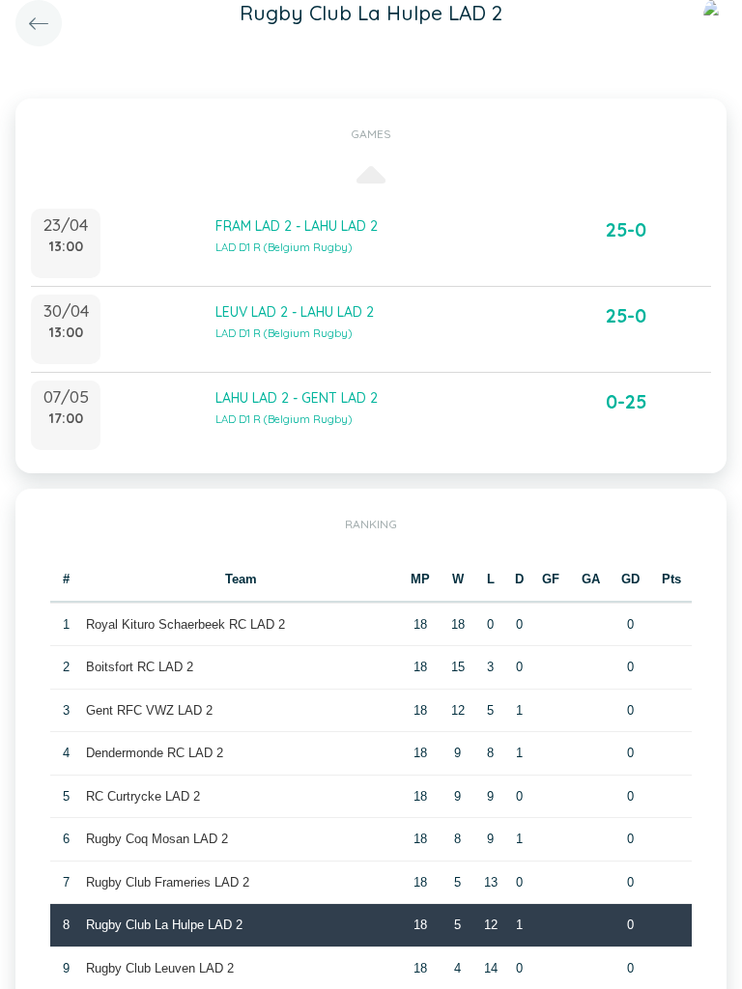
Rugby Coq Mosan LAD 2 (157, 839)
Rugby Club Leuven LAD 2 (160, 968)
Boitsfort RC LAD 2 (139, 667)
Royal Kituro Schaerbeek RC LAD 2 (185, 624)
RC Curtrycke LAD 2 (143, 796)
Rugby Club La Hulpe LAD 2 (164, 925)
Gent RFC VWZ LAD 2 (149, 710)
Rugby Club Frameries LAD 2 (167, 882)
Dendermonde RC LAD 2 (154, 753)
